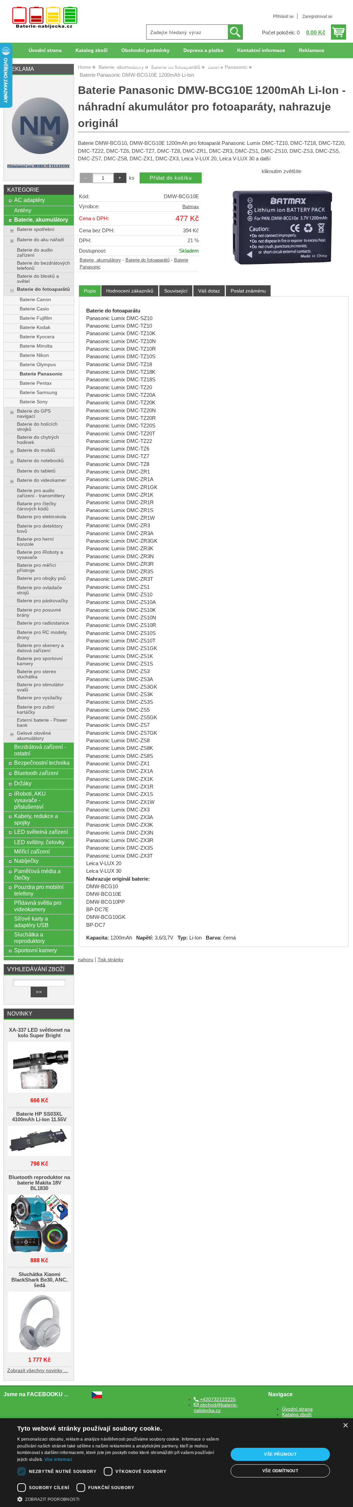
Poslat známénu (248, 291)
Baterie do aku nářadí (40, 239)
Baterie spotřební (35, 229)
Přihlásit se (283, 16)
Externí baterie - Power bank (42, 723)
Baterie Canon (35, 299)
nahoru (85, 959)
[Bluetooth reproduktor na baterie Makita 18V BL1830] (39, 1224)
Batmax (190, 206)
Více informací (58, 1459)
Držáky (22, 783)
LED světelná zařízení (41, 832)
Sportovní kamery (35, 950)
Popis (90, 291)
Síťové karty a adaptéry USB (31, 921)
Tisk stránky (110, 959)
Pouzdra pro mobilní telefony (38, 890)
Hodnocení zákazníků (129, 291)
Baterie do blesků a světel (38, 279)
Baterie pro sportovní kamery (40, 661)
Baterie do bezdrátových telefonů (43, 266)
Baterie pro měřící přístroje (36, 568)
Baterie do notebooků (40, 460)
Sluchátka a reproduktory (29, 937)
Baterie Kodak (35, 327)
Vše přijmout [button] (280, 1454)
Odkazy (213, 65)
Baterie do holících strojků (37, 427)
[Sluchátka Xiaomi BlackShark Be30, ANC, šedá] (39, 1322)
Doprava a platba (203, 50)
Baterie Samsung (38, 392)
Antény (22, 210)
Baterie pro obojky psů (41, 578)
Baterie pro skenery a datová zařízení (40, 648)
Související (176, 291)
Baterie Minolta (36, 346)
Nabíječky (26, 861)
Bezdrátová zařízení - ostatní (40, 750)
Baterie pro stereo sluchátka (36, 674)
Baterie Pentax (36, 383)
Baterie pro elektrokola (41, 516)
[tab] (90, 291)
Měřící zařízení (32, 851)
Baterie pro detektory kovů (40, 528)
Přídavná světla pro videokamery (37, 906)
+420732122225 (217, 1399)
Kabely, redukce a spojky (36, 819)
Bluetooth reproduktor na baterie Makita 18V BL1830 (39, 1183)
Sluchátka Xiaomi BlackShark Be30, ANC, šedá (39, 1280)
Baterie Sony (34, 401)
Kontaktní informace (261, 50)
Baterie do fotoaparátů (147, 260)
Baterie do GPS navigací (34, 413)
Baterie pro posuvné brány (39, 612)
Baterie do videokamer (41, 480)
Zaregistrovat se (317, 16)
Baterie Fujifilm (36, 318)
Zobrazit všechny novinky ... (37, 1370)
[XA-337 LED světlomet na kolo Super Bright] (39, 1067)
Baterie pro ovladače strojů (39, 590)
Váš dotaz (209, 291)
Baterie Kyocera (37, 336)
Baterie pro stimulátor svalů (40, 687)
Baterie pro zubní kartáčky (35, 709)
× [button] (345, 1425)
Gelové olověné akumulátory (34, 736)
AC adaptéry (29, 200)
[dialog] (176, 1462)
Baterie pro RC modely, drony (42, 635)
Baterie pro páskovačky (42, 600)
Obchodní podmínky (145, 50)
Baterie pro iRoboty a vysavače (40, 555)
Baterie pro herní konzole (35, 542)
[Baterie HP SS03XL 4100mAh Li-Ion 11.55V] (39, 1141)
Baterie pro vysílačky (39, 697)
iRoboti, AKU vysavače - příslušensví (30, 800)
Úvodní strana (45, 50)
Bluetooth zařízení (36, 773)
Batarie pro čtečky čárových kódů (36, 506)
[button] (119, 1499)
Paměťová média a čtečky (37, 874)
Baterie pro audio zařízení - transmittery (41, 493)
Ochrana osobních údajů (161, 65)
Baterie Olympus (38, 364)
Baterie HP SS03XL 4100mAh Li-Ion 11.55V (39, 1116)
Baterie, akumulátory (100, 260)
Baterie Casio (34, 308)
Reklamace (311, 50)
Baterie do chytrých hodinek (38, 440)
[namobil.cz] (38, 155)
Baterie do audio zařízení (35, 252)
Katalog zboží (91, 50)
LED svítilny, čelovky (39, 842)
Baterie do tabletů (36, 471)
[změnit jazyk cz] (97, 1396)
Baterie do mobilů (36, 450)
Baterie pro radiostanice (43, 623)
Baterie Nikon (34, 355)
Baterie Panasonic (41, 373)
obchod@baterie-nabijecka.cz (216, 1407)
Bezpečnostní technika (42, 763)
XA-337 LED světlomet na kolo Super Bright (39, 1032)
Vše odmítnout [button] (280, 1470)
